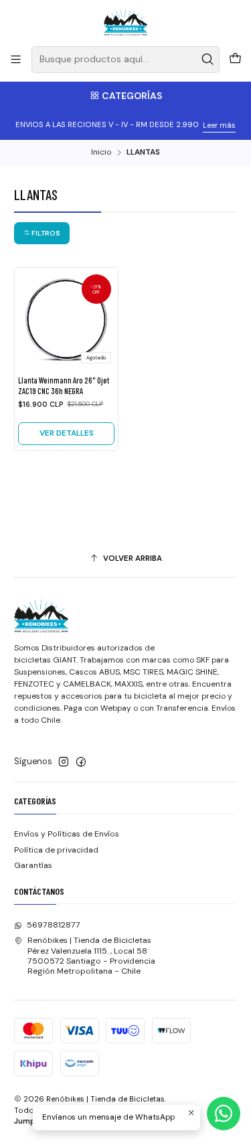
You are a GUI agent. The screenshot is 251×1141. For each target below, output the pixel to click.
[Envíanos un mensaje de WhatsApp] (223, 1113)
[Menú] (16, 60)
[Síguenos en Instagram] (64, 762)
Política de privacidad (56, 850)
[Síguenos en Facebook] (81, 762)
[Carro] (235, 59)
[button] (42, 233)
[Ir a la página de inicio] (125, 22)
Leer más (219, 125)
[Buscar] (208, 59)
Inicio (101, 153)
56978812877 (53, 924)
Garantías (33, 865)
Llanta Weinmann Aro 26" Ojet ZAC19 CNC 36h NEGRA (63, 385)
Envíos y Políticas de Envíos (66, 833)
